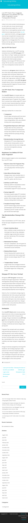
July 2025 (4, 460)
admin (4, 20)
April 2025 (4, 467)
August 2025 (5, 457)
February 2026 (5, 442)
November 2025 (5, 450)
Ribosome (23, 514)
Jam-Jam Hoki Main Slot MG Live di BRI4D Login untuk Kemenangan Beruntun (8, 372)
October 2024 (5, 480)
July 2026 (4, 437)
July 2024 (4, 487)
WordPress (24, 519)
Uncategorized (7, 362)
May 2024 (4, 492)
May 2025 (4, 465)
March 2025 (4, 470)
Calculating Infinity (14, 5)
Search (3, 382)
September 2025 (6, 455)
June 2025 (4, 462)
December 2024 (5, 475)
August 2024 (5, 485)
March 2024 (4, 498)
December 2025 (5, 447)
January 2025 (5, 472)
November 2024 (5, 477)
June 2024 (4, 490)
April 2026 (4, 440)
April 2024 (4, 495)
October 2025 (5, 452)
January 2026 (5, 445)
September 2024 (6, 482)
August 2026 (5, 435)
